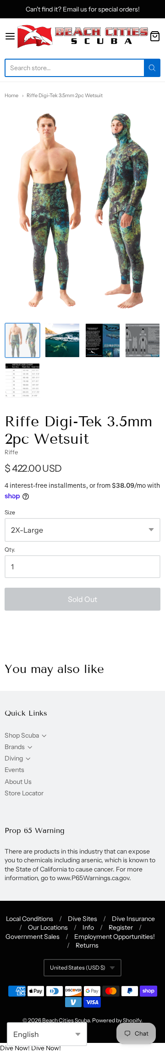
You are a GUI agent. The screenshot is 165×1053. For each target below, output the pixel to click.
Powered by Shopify (116, 1020)
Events (14, 770)
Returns (87, 945)
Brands (15, 747)
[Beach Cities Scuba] (82, 36)
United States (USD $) (77, 967)
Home (11, 95)
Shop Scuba (22, 735)
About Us (18, 781)
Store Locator (24, 793)
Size (10, 512)
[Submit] (152, 68)
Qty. (10, 549)
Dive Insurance (133, 919)
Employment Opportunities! (114, 936)
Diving (14, 758)
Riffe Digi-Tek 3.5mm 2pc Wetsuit (65, 95)
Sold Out (82, 599)
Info (88, 927)
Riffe (11, 452)
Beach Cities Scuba (66, 1020)
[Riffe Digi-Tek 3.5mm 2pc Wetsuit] (22, 340)
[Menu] (10, 36)
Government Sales (33, 936)
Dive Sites (82, 919)
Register (121, 927)
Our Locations (48, 927)
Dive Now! (15, 1048)
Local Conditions (29, 919)
